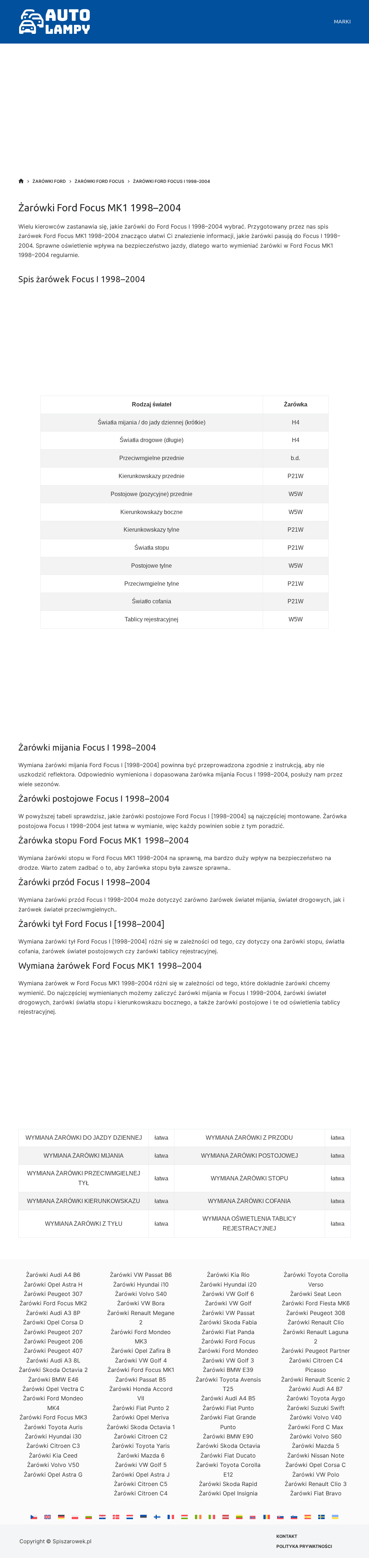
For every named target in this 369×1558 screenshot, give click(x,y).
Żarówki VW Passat (228, 1312)
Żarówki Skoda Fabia (228, 1322)
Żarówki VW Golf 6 (228, 1293)
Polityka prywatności (304, 1546)
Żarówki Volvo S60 (316, 1436)
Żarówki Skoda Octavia (228, 1445)
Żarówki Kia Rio (228, 1274)
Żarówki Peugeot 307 (53, 1293)
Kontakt (286, 1536)
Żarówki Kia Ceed (53, 1455)
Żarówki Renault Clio (316, 1322)
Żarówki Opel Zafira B (140, 1350)
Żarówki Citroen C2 (141, 1436)
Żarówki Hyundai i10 (141, 1284)
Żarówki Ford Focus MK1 (140, 1369)
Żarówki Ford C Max (315, 1427)
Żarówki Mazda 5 (315, 1445)
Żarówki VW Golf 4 (141, 1360)
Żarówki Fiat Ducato (228, 1455)
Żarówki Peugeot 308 (315, 1312)
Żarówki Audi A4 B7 (316, 1388)
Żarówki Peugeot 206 (53, 1341)
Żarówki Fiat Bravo (316, 1493)
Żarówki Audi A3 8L (53, 1360)
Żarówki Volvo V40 (316, 1417)
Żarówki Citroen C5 (141, 1483)
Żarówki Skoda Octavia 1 (141, 1427)
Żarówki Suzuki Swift (315, 1407)
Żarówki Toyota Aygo (315, 1398)
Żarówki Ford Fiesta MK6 (316, 1303)
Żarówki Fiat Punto (228, 1407)
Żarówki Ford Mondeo (228, 1350)
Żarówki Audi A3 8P (53, 1312)
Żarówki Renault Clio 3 (316, 1483)
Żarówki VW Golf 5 (141, 1464)
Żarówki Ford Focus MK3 (53, 1417)
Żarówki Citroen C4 (141, 1493)
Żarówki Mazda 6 (141, 1455)
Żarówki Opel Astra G (53, 1474)
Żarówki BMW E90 (228, 1436)
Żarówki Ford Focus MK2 (53, 1303)
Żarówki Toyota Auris (53, 1427)
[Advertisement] (184, 118)
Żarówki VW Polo (315, 1474)
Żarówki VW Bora (141, 1303)
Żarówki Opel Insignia (228, 1493)
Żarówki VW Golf (228, 1303)
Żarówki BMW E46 (53, 1379)
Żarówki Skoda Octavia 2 (53, 1369)
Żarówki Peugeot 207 (53, 1332)
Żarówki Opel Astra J (141, 1474)
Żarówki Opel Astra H (53, 1284)
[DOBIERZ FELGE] (21, 181)
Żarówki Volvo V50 (53, 1464)
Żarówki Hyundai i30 (53, 1436)
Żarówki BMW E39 (228, 1369)
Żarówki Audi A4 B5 (228, 1398)
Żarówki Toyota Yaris (141, 1445)
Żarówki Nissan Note (315, 1455)
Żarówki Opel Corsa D (53, 1322)
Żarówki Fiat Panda (228, 1332)
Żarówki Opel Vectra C (53, 1388)
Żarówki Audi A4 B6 (53, 1274)
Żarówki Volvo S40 (141, 1293)
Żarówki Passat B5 (140, 1379)
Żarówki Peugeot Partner (315, 1350)
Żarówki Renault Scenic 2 (315, 1379)
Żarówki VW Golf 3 (228, 1360)
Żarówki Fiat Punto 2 (140, 1407)
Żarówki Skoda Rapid (228, 1483)
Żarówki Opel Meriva (140, 1417)
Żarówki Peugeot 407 (53, 1350)
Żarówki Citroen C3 (53, 1445)
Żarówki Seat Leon (315, 1293)
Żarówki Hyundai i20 (228, 1284)
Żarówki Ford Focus (228, 1341)
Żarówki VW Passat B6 (141, 1274)
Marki (342, 21)
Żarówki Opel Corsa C (315, 1464)
